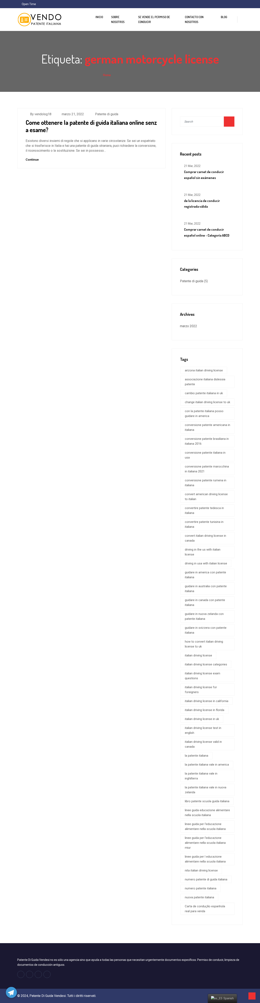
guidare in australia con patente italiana (206, 588)
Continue (33, 159)
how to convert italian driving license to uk (204, 644)
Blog (224, 17)
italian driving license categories (206, 664)
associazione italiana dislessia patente (205, 381)
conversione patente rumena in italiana (205, 482)
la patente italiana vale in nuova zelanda (205, 790)
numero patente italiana (200, 888)
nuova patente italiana (199, 897)
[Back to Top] (252, 996)
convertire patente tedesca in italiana (204, 510)
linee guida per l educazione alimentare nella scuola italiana (205, 859)
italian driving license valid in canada (203, 744)
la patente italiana (196, 755)
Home (107, 75)
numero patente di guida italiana (206, 879)
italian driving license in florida (204, 710)
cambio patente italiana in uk (204, 393)
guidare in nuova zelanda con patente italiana (204, 616)
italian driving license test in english (203, 730)
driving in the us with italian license (202, 552)
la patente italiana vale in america (207, 764)
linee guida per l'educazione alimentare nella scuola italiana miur (205, 842)
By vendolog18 (40, 114)
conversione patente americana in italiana (207, 427)
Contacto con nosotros (194, 19)
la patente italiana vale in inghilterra (201, 776)
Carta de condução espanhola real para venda (205, 908)
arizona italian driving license (204, 370)
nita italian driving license (201, 870)
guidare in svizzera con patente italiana (205, 630)
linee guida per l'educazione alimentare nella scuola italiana (205, 826)
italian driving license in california (206, 701)
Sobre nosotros (118, 19)
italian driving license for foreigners (201, 689)
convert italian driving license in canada (205, 538)
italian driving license (198, 655)
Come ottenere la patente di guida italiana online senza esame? (91, 126)
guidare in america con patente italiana (205, 575)
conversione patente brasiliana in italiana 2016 (207, 441)
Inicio (99, 17)
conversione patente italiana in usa (205, 455)
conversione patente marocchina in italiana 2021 (207, 469)
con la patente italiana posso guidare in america (204, 413)
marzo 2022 (188, 326)
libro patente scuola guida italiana (207, 801)
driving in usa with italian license (206, 563)
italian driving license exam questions (202, 676)
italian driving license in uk (202, 719)
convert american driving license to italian (206, 496)
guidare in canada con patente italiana (205, 602)
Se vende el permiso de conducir (154, 19)
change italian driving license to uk (207, 402)
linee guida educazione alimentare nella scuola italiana (207, 812)
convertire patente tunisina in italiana (204, 524)
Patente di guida (106, 114)
